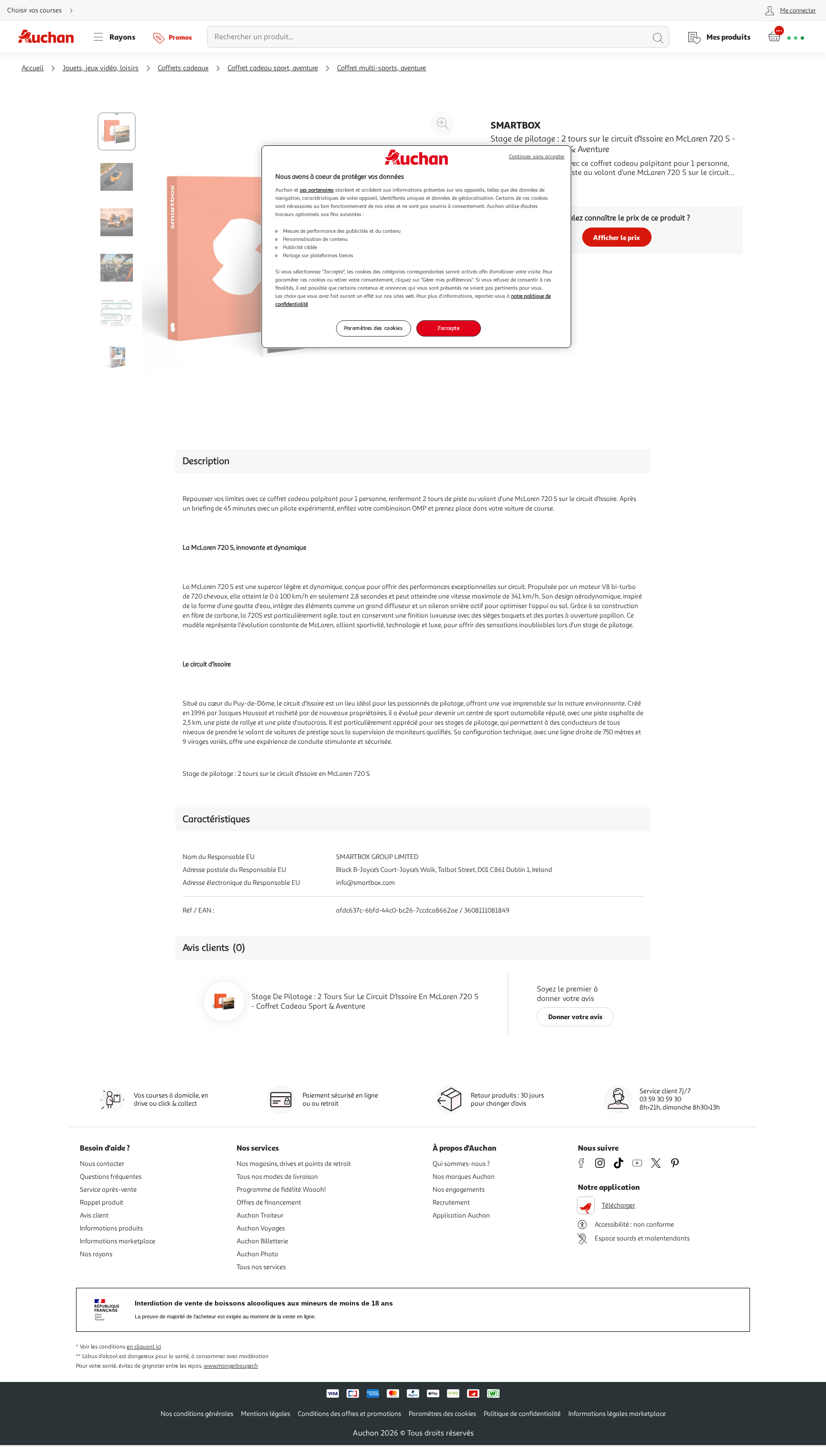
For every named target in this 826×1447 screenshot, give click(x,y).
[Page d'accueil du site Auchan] (49, 37)
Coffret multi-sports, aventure (381, 68)
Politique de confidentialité (522, 1414)
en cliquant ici (144, 1346)
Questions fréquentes (110, 1177)
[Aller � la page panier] (786, 37)
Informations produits (111, 1228)
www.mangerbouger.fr (231, 1366)
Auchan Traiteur (260, 1215)
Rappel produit (101, 1202)
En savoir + (508, 187)
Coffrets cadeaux (183, 68)
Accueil (32, 68)
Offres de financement (269, 1202)
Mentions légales (265, 1414)
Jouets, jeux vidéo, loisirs (101, 68)
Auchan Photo (257, 1254)
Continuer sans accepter (537, 156)
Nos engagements (459, 1190)
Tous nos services (261, 1267)
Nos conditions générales (197, 1414)
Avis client (94, 1215)
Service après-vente (108, 1190)
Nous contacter (102, 1164)
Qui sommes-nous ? (461, 1164)
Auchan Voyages (261, 1228)
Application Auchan (461, 1215)
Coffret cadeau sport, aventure (273, 68)
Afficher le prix (616, 237)
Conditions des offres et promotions (349, 1414)
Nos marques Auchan (464, 1177)
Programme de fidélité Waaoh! (281, 1190)
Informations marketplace (117, 1241)
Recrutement (451, 1202)
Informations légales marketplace (617, 1414)
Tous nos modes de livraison (277, 1177)
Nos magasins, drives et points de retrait (294, 1164)
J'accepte (448, 328)
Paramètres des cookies (373, 328)
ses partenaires (317, 189)
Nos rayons (96, 1254)
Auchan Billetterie (262, 1241)
